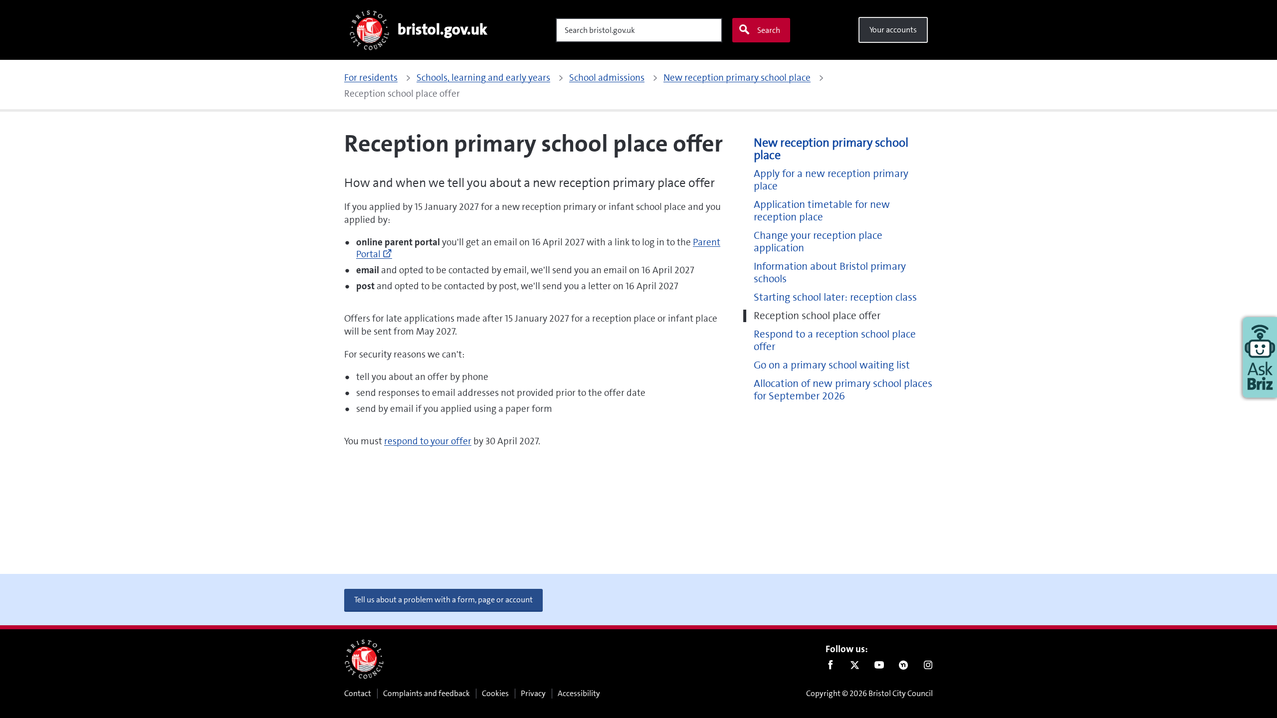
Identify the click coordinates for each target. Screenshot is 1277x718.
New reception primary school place (831, 149)
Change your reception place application (818, 241)
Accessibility (579, 693)
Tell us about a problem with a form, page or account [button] (443, 599)
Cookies (495, 693)
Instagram (928, 667)
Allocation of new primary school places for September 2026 (843, 389)
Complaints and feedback (426, 693)
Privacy (533, 693)
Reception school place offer (817, 316)
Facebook (830, 667)
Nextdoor (903, 667)
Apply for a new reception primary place (831, 180)
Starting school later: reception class (835, 297)
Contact (357, 693)
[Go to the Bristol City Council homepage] (364, 659)
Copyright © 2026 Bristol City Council (869, 693)
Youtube (879, 667)
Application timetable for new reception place (822, 210)
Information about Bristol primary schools (830, 272)
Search (768, 30)
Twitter (854, 667)
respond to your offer (427, 441)
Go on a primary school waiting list (832, 365)
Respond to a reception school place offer (835, 340)
